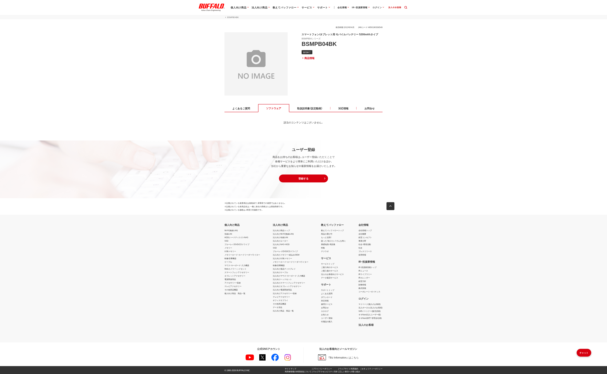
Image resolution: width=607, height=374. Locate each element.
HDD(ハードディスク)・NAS (236, 237)
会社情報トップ (365, 230)
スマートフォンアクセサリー (236, 272)
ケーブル (228, 261)
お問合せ (325, 307)
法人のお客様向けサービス (332, 274)
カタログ (325, 311)
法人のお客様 (366, 325)
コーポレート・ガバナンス (369, 291)
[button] (303, 178)
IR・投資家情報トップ (368, 267)
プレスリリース (365, 251)
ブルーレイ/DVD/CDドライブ (236, 244)
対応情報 (325, 300)
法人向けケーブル (280, 272)
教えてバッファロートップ (332, 230)
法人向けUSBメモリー (282, 258)
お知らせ (325, 314)
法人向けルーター (280, 240)
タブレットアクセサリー (234, 275)
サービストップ (327, 263)
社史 (360, 247)
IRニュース (363, 270)
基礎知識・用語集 (328, 244)
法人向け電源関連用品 (282, 289)
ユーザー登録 (326, 318)
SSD (226, 240)
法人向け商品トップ (281, 230)
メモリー (228, 247)
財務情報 (362, 284)
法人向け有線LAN (280, 237)
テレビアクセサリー (233, 286)
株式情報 (362, 288)
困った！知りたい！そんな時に (333, 240)
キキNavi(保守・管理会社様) (370, 318)
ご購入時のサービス (329, 267)
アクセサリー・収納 (232, 282)
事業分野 (362, 240)
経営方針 (362, 281)
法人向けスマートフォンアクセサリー (289, 282)
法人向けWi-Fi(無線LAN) (283, 233)
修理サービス (326, 304)
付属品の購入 (326, 321)
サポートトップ (327, 290)
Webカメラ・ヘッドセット (235, 268)
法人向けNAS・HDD (281, 244)
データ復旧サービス (329, 277)
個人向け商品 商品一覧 (234, 293)
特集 (323, 247)
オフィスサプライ (280, 300)
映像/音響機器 (230, 258)
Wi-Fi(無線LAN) (231, 230)
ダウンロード (326, 297)
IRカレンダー (364, 277)
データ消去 (277, 307)
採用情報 (362, 254)
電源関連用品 (230, 279)
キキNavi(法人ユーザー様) (370, 314)
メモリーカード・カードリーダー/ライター (242, 254)
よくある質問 (326, 293)
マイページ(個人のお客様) (370, 304)
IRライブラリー (365, 274)
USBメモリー (230, 251)
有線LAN (228, 233)
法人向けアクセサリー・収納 (285, 293)
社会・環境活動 (365, 244)
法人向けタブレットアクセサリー (287, 286)
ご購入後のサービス (329, 270)
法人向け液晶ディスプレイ (284, 268)
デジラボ (325, 251)
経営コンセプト (365, 237)
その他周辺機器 (231, 289)
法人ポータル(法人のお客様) (371, 307)
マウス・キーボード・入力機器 (236, 265)
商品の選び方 (326, 233)
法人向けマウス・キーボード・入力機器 (289, 275)
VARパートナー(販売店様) (370, 311)
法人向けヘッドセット (282, 279)
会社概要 (362, 233)
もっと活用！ (326, 237)
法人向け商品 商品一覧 (283, 310)
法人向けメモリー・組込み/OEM (286, 254)
